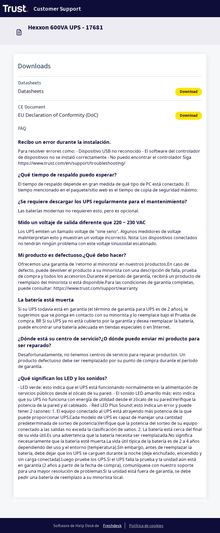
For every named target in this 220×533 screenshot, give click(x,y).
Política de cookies (146, 525)
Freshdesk (112, 525)
